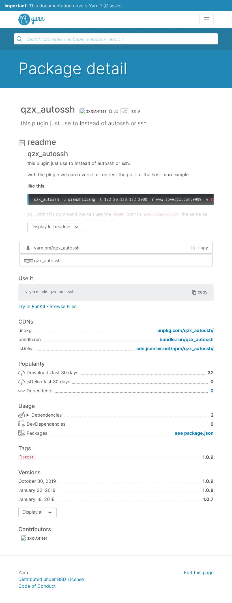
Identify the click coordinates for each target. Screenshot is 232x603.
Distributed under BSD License (51, 579)
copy (203, 247)
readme (41, 142)
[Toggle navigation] (206, 19)
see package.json (194, 433)
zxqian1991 (96, 111)
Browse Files (63, 306)
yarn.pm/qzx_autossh (57, 248)
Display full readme (50, 226)
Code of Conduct (37, 586)
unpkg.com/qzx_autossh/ (185, 330)
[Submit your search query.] (19, 39)
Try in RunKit (32, 306)
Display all (33, 512)
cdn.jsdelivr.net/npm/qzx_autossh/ (175, 348)
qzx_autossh (47, 260)
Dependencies (46, 415)
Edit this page (199, 572)
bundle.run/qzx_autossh (187, 339)
